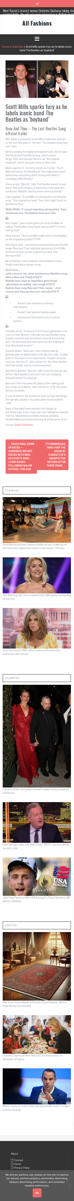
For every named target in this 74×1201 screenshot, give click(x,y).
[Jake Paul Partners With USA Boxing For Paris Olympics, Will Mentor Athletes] (37, 876)
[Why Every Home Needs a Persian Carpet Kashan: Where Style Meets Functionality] (37, 966)
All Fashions (37, 23)
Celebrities (17, 46)
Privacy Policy (22, 1167)
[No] (69, 1185)
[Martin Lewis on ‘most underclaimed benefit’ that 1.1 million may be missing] (37, 1086)
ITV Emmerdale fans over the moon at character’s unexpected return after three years (56, 455)
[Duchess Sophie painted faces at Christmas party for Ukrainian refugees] (37, 1034)
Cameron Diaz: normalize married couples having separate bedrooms (39, 12)
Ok (37, 1192)
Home (5, 46)
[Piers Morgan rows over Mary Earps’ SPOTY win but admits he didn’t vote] (37, 822)
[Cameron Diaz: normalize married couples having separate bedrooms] (37, 736)
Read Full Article (24, 424)
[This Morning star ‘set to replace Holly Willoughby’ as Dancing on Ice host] (37, 575)
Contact (18, 1160)
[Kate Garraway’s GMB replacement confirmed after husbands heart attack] (37, 628)
